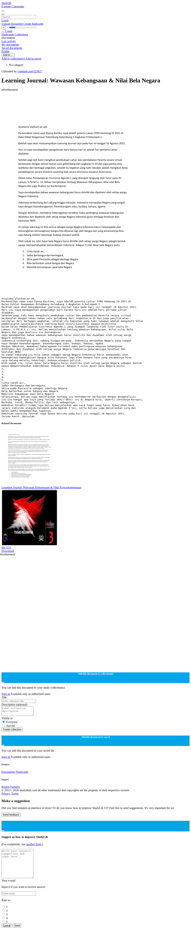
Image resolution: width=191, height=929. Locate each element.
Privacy (6, 793)
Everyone (12, 722)
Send (17, 925)
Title (4, 697)
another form (34, 844)
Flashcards (8, 34)
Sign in (5, 694)
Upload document (12, 23)
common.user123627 (30, 71)
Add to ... (8, 55)
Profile (5, 51)
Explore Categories (12, 6)
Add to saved (33, 58)
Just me (10, 725)
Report (5, 786)
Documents (8, 771)
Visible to (7, 718)
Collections (21, 34)
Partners (15, 786)
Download (7, 551)
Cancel (6, 925)
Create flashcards (33, 23)
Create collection (12, 729)
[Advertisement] (95, 99)
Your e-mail (8, 880)
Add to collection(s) (13, 58)
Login (5, 20)
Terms (14, 793)
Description (14, 704)
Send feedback (11, 814)
